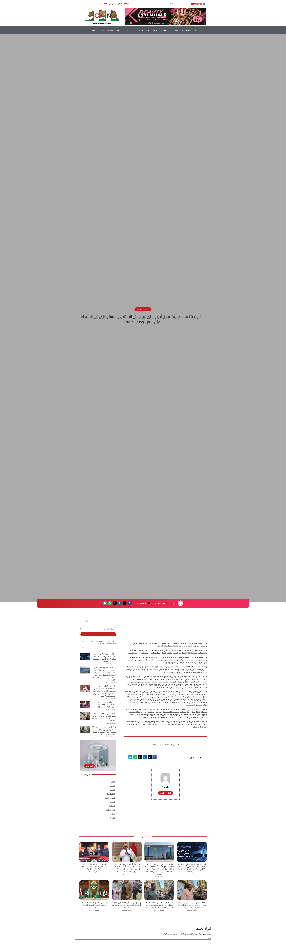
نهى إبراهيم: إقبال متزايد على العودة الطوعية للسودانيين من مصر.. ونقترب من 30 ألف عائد (126, 905)
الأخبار (197, 30)
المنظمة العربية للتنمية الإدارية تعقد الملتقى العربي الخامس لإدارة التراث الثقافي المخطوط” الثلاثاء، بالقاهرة (104, 657)
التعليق (208, 938)
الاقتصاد (188, 30)
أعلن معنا (89, 766)
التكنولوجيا (165, 30)
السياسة (128, 30)
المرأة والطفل (115, 30)
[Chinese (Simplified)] (201, 3)
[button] (129, 603)
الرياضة (140, 30)
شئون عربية (140, 309)
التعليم (175, 30)
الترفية (92, 30)
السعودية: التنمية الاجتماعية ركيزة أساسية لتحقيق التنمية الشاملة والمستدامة (94, 905)
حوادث (101, 30)
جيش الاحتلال (157, 744)
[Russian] (192, 3)
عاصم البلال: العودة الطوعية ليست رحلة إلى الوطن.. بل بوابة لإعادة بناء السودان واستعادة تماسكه (104, 717)
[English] (198, 3)
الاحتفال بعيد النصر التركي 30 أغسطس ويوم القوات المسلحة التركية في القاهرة (104, 704)
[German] (195, 3)
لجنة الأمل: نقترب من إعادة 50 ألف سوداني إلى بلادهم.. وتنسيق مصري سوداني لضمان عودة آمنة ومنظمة (104, 730)
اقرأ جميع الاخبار (165, 793)
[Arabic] (204, 3)
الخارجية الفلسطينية (169, 744)
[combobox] (155, 3)
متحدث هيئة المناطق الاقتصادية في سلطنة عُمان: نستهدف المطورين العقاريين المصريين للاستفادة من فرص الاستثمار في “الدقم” (104, 691)
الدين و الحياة (152, 30)
